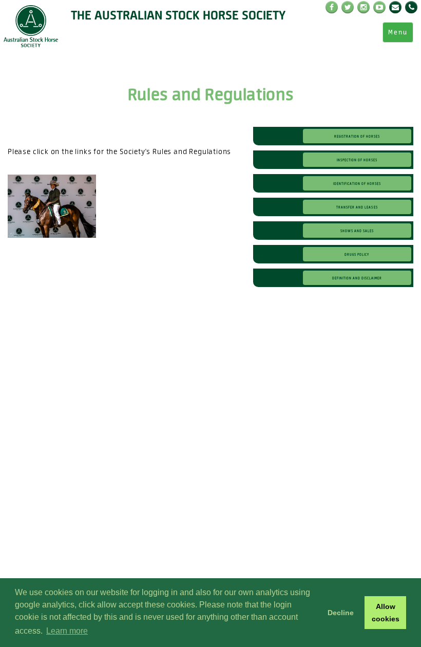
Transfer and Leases (356, 207)
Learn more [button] (67, 630)
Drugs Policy (357, 254)
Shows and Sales (357, 230)
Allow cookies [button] (385, 612)
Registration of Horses (357, 136)
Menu (398, 32)
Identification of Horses (357, 183)
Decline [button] (341, 612)
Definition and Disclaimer (357, 277)
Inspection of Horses (357, 159)
